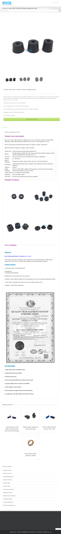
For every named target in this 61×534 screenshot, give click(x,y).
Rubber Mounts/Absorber (9, 495)
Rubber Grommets (7, 479)
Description (5, 127)
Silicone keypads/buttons (9, 505)
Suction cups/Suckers (8, 502)
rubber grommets (32, 141)
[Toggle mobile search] (54, 2)
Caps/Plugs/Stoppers (8, 476)
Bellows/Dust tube (7, 492)
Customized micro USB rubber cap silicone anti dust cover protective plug (12, 429)
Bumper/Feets (6, 483)
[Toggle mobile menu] (58, 2)
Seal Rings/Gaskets (7, 499)
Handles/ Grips (6, 486)
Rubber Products (7, 470)
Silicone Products (7, 473)
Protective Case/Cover (8, 489)
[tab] (30, 127)
